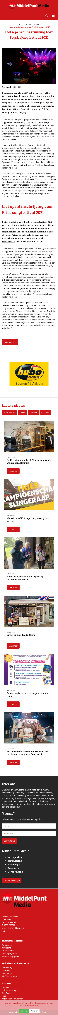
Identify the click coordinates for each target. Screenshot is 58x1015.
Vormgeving (7, 967)
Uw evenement (8, 950)
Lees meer (13, 471)
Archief (22, 412)
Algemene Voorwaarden (12, 998)
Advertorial (6, 947)
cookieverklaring (45, 1003)
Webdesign (7, 973)
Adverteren (7, 945)
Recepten (45, 412)
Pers (4, 996)
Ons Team (6, 993)
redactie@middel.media (14, 928)
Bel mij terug (9, 841)
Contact (5, 987)
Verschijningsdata (9, 953)
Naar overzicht (10, 342)
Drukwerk (6, 970)
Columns (33, 412)
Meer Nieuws (9, 412)
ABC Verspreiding (9, 976)
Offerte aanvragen (12, 880)
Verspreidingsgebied (10, 956)
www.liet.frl (38, 109)
